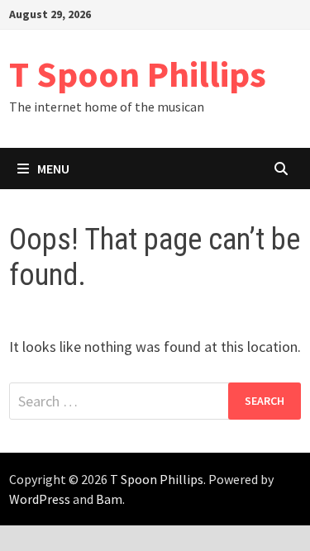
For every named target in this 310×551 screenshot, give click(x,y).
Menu (53, 168)
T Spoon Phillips (137, 74)
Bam (109, 499)
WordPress (39, 499)
